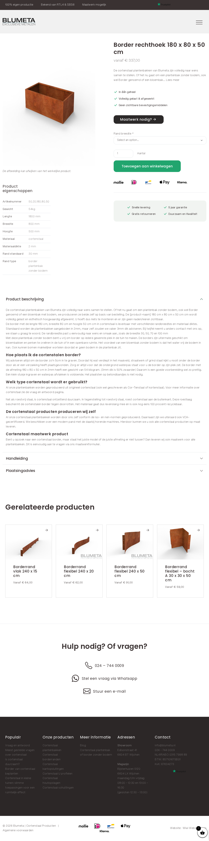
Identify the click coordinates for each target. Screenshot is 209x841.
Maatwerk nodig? (136, 119)
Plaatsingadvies (20, 470)
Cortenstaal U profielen (57, 774)
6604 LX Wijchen (128, 774)
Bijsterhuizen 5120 (128, 769)
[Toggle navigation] (199, 21)
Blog (83, 745)
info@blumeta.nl (165, 745)
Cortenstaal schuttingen (58, 788)
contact (181, 329)
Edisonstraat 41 (127, 750)
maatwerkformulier (87, 444)
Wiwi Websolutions (195, 828)
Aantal (141, 153)
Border (123, 80)
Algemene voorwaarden (18, 830)
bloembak (156, 80)
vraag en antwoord (42, 392)
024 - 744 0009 (165, 750)
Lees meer (173, 80)
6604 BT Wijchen (128, 755)
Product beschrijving (25, 299)
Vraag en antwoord (17, 745)
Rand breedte (123, 134)
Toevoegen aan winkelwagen (147, 166)
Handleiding (17, 458)
